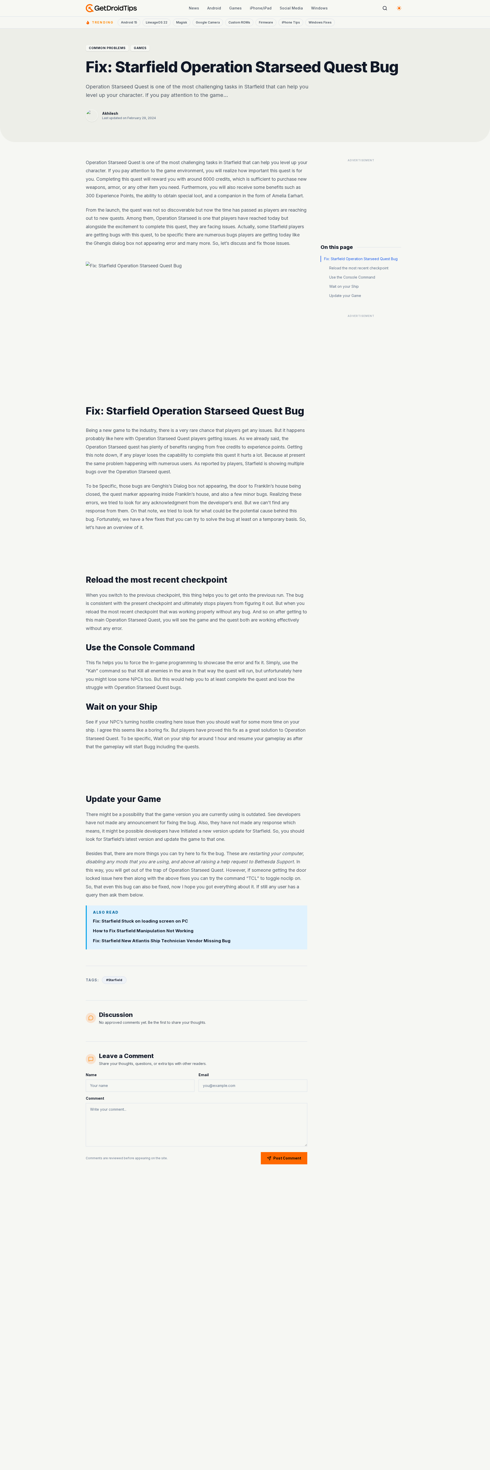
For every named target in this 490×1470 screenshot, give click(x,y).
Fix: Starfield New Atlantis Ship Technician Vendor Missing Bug (161, 940)
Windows (319, 8)
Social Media (291, 8)
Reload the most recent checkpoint (358, 268)
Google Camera (208, 22)
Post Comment (287, 1158)
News (194, 8)
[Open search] (385, 8)
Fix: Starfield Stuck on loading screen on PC (140, 920)
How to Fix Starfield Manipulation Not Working (143, 930)
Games (235, 8)
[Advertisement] (196, 553)
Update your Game (345, 295)
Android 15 (129, 22)
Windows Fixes (320, 22)
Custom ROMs (239, 22)
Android (214, 8)
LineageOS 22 (156, 22)
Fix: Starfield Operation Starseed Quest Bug (361, 259)
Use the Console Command (352, 277)
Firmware (266, 22)
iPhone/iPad (261, 8)
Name (91, 1075)
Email (204, 1075)
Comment (95, 1098)
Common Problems (107, 48)
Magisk (181, 22)
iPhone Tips (291, 22)
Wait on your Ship (344, 286)
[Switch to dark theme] (399, 8)
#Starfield (114, 980)
